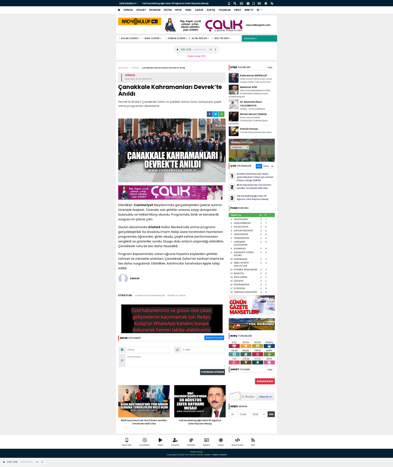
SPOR (178, 9)
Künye (221, 445)
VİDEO (237, 9)
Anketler (191, 445)
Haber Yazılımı (219, 454)
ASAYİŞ (211, 9)
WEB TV (249, 9)
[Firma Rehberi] (248, 3)
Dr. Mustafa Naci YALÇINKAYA (251, 103)
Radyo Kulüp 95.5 (197, 56)
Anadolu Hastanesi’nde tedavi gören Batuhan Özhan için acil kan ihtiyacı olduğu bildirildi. (252, 177)
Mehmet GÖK (248, 87)
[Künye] (266, 3)
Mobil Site (127, 445)
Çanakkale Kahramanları (150, 295)
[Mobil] (229, 3)
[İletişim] (241, 3)
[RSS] (272, 3)
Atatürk (154, 227)
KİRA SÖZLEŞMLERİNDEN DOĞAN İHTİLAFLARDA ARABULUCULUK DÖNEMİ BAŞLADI (249, 93)
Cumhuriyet (143, 205)
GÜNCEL (128, 9)
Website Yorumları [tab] (214, 337)
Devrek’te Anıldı (176, 295)
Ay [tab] (272, 166)
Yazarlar (175, 445)
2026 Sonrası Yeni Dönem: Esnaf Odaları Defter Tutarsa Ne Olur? (256, 80)
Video (160, 445)
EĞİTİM (168, 9)
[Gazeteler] (259, 3)
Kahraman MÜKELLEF (253, 75)
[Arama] (235, 3)
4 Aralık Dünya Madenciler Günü (256, 132)
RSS (253, 445)
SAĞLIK (199, 9)
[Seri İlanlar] (253, 3)
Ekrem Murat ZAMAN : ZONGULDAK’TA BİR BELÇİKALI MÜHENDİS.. (248, 120)
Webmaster (237, 445)
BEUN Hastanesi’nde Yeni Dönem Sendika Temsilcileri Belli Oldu (251, 186)
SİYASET (141, 9)
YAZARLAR (224, 9)
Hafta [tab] (266, 166)
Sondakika (144, 445)
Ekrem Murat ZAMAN (253, 114)
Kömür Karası (249, 129)
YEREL (188, 9)
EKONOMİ (154, 9)
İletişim (206, 445)
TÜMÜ (269, 67)
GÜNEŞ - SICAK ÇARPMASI (252, 108)
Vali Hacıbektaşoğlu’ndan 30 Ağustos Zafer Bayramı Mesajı (249, 197)
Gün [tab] (259, 166)
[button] (259, 10)
